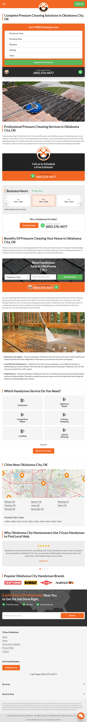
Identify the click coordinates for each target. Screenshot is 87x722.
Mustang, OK (63, 502)
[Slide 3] (44, 569)
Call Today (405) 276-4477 (43, 674)
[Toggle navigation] (4, 4)
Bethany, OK (10, 502)
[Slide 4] (47, 569)
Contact (5, 651)
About (4, 640)
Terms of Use (45, 720)
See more (43, 444)
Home (4, 637)
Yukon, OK (62, 505)
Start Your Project (43, 451)
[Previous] (7, 201)
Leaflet (82, 496)
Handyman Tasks (16, 33)
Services (6, 684)
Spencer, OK (36, 502)
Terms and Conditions (11, 644)
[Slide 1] (40, 569)
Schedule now (11, 667)
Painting (12, 50)
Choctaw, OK (10, 505)
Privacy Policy (8, 648)
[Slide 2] (42, 569)
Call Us (79, 4)
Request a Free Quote (43, 62)
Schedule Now (29, 225)
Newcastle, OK (37, 509)
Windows (13, 44)
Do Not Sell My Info (33, 720)
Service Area (8, 694)
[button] (43, 483)
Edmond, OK (10, 509)
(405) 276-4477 (46, 176)
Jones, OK (35, 505)
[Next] (80, 201)
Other (11, 55)
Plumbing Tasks (15, 39)
